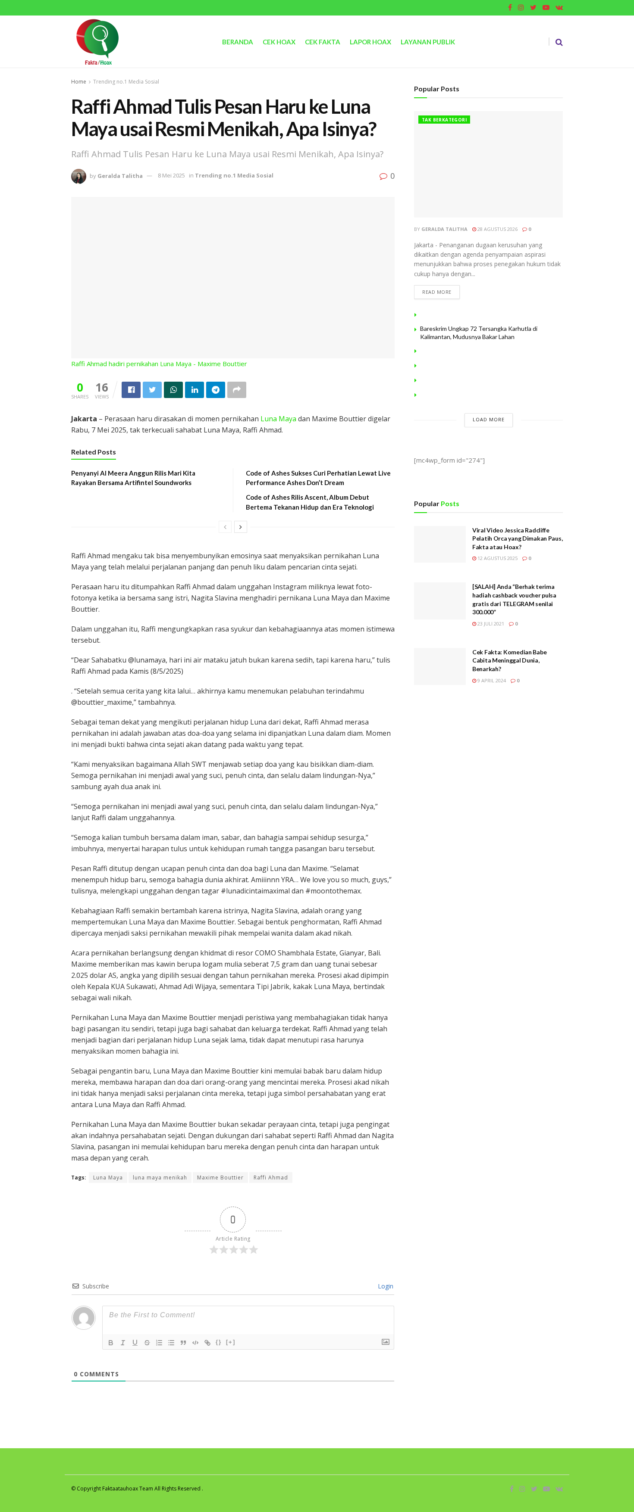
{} (219, 1342)
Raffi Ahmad (271, 1177)
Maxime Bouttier (220, 1177)
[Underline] (135, 1343)
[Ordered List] (159, 1343)
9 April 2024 (491, 680)
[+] (230, 1342)
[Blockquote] (183, 1343)
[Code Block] (195, 1343)
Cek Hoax (279, 42)
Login (384, 1286)
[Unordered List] (171, 1343)
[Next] (240, 527)
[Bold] (111, 1343)
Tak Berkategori (444, 120)
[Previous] (225, 527)
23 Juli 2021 (490, 623)
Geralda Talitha (120, 175)
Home (78, 81)
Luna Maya (278, 418)
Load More (489, 419)
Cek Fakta (322, 42)
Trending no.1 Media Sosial (126, 81)
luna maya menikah (160, 1177)
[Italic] (123, 1343)
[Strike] (147, 1343)
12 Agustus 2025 (497, 558)
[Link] (207, 1343)
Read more (437, 292)
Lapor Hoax (370, 42)
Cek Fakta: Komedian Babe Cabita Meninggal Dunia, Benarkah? (509, 660)
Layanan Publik (428, 42)
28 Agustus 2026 (497, 229)
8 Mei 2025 (171, 175)
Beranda (237, 42)
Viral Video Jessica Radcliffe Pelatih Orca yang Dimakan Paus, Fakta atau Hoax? (517, 538)
